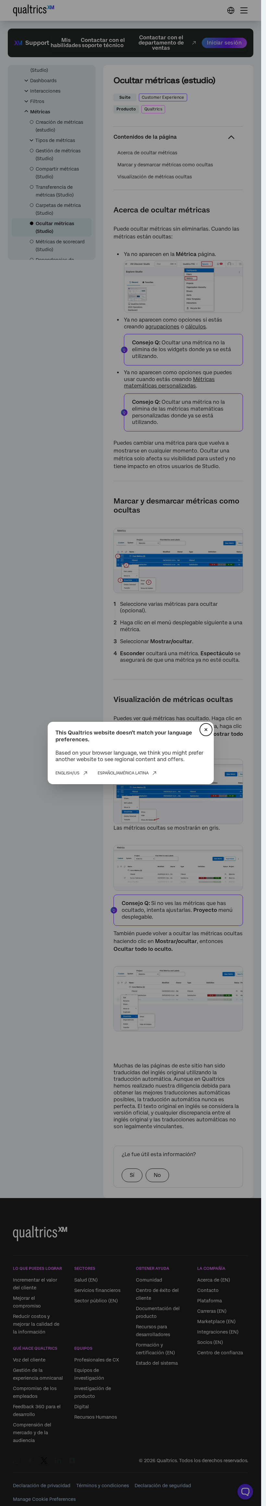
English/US (67, 773)
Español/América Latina (123, 773)
